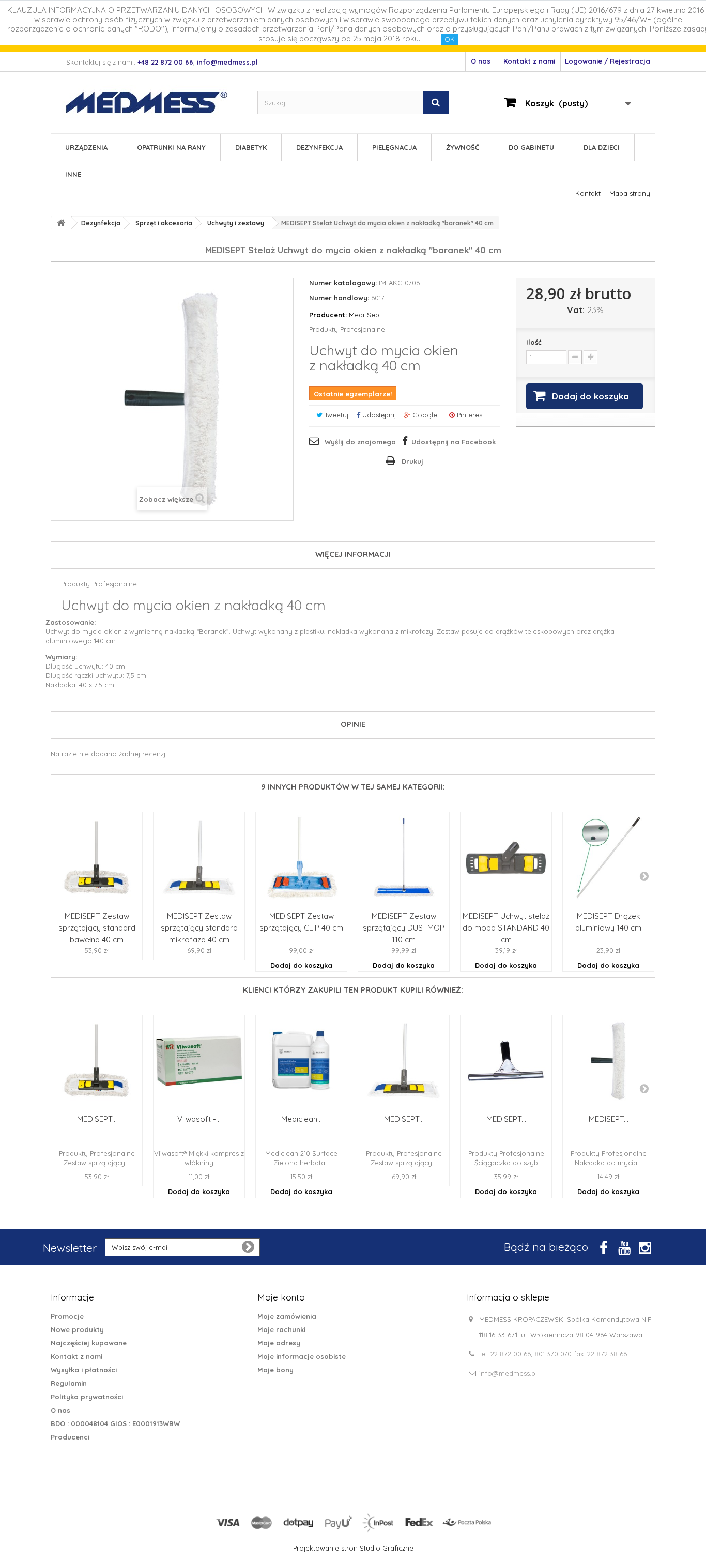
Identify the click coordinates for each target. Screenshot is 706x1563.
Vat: (576, 310)
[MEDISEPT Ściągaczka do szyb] (506, 1060)
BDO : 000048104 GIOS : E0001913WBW (115, 1423)
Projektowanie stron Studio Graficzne (353, 1548)
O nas (480, 61)
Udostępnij (378, 415)
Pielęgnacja (394, 147)
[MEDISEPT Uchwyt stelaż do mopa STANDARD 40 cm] (506, 857)
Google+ (425, 415)
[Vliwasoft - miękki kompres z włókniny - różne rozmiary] (199, 1060)
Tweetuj (335, 415)
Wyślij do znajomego (360, 442)
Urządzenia (86, 147)
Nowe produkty (77, 1329)
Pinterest (469, 415)
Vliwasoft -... (199, 1119)
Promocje (67, 1316)
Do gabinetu (531, 147)
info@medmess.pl (508, 1373)
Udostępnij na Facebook (453, 442)
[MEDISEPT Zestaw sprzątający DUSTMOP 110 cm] (403, 857)
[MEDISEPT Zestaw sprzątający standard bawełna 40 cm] (96, 857)
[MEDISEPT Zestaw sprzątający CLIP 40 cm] (301, 857)
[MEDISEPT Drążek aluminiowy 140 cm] (608, 857)
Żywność (462, 147)
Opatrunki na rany (171, 147)
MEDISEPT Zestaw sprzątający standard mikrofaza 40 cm (199, 928)
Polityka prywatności (87, 1396)
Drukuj (412, 461)
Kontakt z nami (529, 61)
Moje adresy (278, 1343)
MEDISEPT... (97, 1119)
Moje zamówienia (286, 1316)
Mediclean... (301, 1119)
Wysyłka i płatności (84, 1370)
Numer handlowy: (339, 297)
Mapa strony (629, 193)
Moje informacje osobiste (301, 1356)
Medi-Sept (345, 315)
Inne (73, 174)
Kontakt (588, 193)
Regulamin (69, 1383)
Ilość (534, 342)
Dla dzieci (602, 147)
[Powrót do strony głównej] (61, 222)
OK (449, 39)
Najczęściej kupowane (89, 1343)
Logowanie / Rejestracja (607, 61)
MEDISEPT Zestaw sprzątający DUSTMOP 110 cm (403, 928)
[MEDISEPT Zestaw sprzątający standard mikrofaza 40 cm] (199, 857)
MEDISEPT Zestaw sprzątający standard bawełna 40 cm (96, 928)
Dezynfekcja (319, 147)
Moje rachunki (281, 1329)
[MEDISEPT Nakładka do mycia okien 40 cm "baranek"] (608, 1060)
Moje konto (281, 1297)
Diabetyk (251, 147)
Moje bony (275, 1370)
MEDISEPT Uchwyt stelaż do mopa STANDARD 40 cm (506, 928)
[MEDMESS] (156, 102)
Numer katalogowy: (343, 282)
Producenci (70, 1437)
